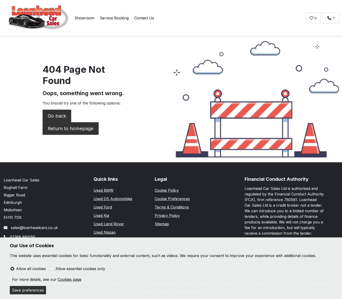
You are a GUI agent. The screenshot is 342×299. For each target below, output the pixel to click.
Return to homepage (71, 128)
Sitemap (162, 224)
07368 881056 (22, 237)
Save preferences (28, 290)
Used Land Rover (109, 224)
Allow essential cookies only (80, 268)
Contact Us (144, 18)
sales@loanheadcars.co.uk (34, 227)
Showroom (84, 18)
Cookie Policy (167, 190)
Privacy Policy (167, 215)
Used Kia (101, 215)
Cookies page (69, 279)
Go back (57, 116)
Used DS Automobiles (113, 198)
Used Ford (103, 207)
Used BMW (104, 190)
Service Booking (114, 18)
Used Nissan (105, 232)
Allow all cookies (31, 268)
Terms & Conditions (172, 207)
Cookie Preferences (172, 198)
